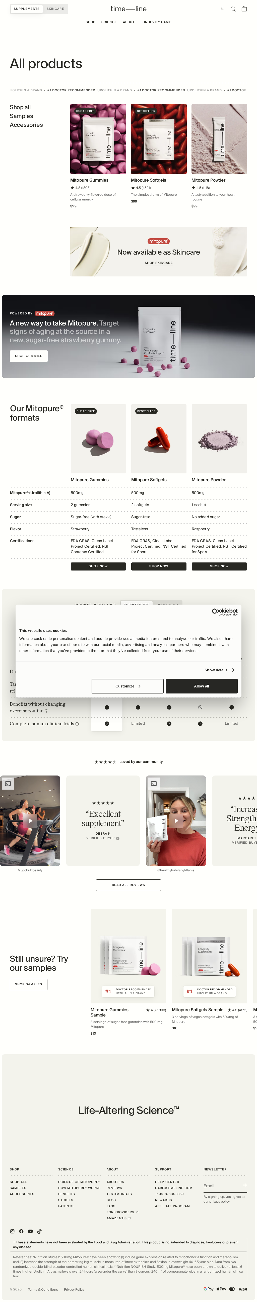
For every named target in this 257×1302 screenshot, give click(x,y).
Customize (124, 686)
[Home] (129, 9)
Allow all (201, 686)
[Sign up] (244, 1185)
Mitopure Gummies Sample (110, 1012)
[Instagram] (12, 1231)
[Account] (222, 9)
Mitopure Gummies (89, 180)
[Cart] (244, 9)
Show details (216, 670)
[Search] (233, 9)
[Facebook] (21, 1231)
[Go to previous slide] (20, 824)
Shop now (98, 566)
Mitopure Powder (208, 180)
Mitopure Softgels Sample (197, 1009)
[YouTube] (30, 1231)
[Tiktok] (39, 1231)
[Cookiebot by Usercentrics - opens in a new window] (216, 612)
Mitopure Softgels (148, 180)
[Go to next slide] (236, 824)
